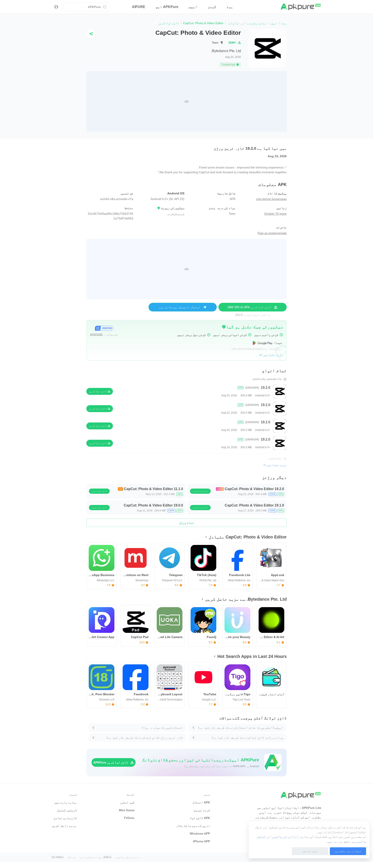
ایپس (193, 7)
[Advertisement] (186, 101)
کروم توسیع (202, 810)
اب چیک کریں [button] (175, 213)
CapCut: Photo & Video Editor (203, 23)
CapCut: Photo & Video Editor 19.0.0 (153, 505)
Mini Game (126, 810)
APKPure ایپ (167, 7)
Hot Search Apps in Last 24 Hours (252, 656)
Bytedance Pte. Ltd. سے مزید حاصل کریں (246, 599)
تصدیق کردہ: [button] (104, 334)
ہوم (230, 7)
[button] (224, 327)
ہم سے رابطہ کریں (64, 825)
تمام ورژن (186, 522)
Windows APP (200, 833)
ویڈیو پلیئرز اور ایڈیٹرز (247, 23)
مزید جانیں (310, 851)
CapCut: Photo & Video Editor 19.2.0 (254, 489)
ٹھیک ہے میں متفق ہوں (348, 851)
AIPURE (138, 7)
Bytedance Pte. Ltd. (226, 51)
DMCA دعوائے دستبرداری (95, 857)
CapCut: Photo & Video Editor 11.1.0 (153, 489)
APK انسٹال (201, 802)
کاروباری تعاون (65, 818)
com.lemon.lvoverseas (271, 199)
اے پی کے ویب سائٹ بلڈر (193, 825)
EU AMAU (57, 857)
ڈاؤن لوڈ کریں (200, 491)
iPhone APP (201, 841)
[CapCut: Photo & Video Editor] (267, 48)
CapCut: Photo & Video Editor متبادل (248, 537)
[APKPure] (301, 7)
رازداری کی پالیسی (286, 836)
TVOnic (129, 818)
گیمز (212, 7)
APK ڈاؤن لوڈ (200, 818)
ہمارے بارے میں (65, 802)
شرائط (71, 857)
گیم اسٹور (127, 802)
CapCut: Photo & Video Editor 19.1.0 (254, 505)
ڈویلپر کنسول (67, 810)
